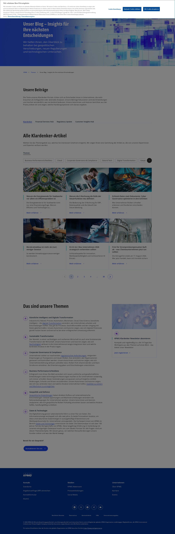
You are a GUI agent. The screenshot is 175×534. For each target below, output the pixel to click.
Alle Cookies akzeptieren (151, 9)
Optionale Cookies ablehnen (132, 9)
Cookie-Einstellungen (114, 9)
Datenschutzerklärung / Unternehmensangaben (21, 16)
